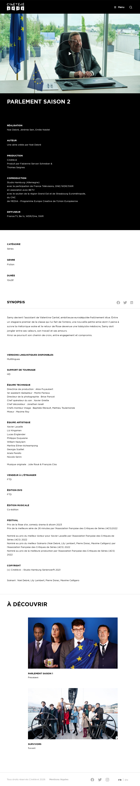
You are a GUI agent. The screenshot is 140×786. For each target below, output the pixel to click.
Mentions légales (58, 779)
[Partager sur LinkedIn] (131, 302)
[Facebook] (92, 779)
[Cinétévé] (15, 6)
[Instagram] (107, 779)
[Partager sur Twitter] (125, 302)
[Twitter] (100, 779)
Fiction (10, 264)
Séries (10, 249)
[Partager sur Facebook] (118, 302)
